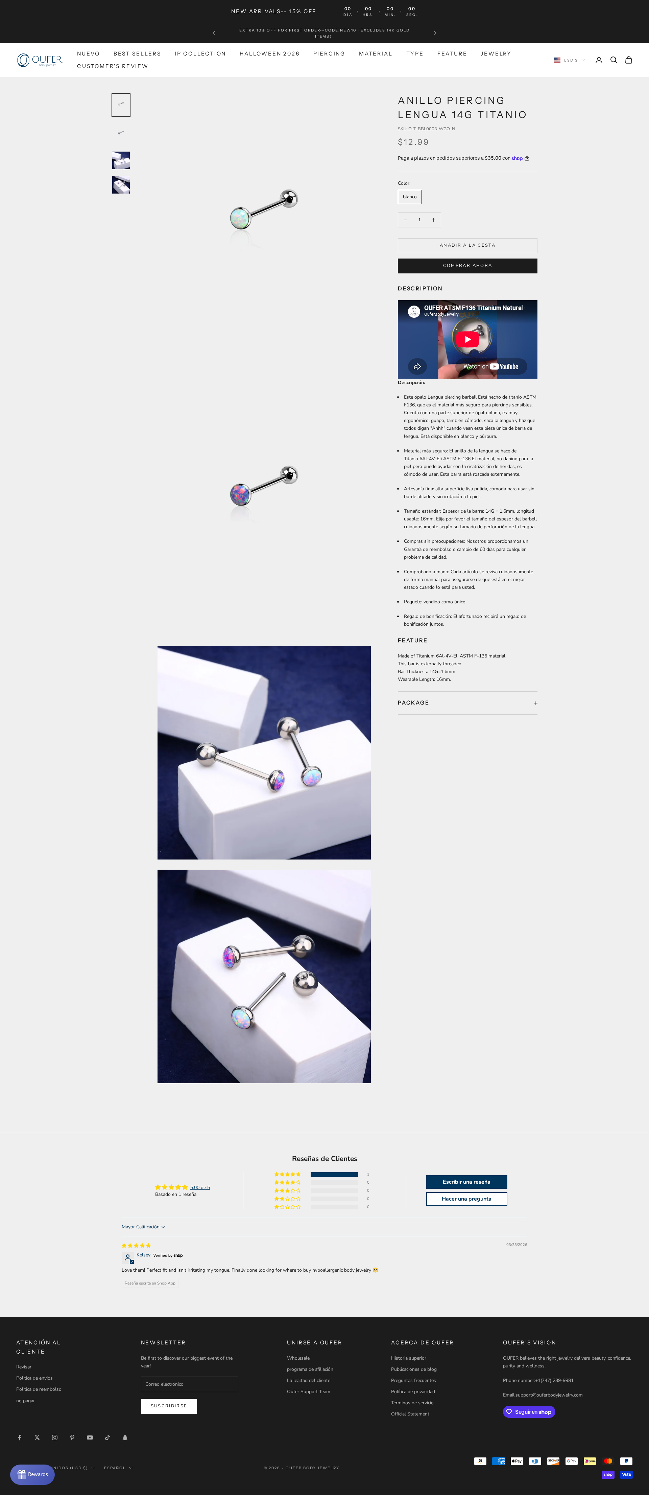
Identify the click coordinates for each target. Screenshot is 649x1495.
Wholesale (298, 1358)
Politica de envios (34, 1378)
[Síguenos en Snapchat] (125, 1437)
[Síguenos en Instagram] (54, 1437)
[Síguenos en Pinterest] (72, 1437)
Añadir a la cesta (468, 246)
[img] (136, 1246)
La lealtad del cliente (308, 1380)
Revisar (23, 1367)
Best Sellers (137, 53)
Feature (452, 53)
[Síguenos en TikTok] (107, 1437)
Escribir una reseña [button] (466, 1182)
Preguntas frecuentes (413, 1380)
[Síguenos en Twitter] (37, 1437)
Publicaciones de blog (414, 1369)
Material (375, 53)
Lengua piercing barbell (452, 397)
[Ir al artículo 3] (121, 160)
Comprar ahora (467, 266)
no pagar (25, 1401)
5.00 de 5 (200, 1187)
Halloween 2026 (269, 53)
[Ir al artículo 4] (121, 184)
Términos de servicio (412, 1403)
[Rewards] (32, 1475)
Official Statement (410, 1414)
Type (415, 53)
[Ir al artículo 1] (121, 105)
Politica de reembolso (39, 1389)
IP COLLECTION (200, 53)
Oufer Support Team (308, 1391)
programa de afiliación (310, 1369)
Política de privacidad (413, 1391)
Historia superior (408, 1358)
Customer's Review (113, 66)
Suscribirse (169, 1406)
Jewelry (496, 53)
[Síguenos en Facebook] (19, 1437)
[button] (288, 1174)
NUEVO (88, 53)
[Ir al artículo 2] (121, 134)
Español (115, 1468)
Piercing (329, 53)
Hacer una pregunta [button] (466, 1199)
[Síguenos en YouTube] (90, 1437)
